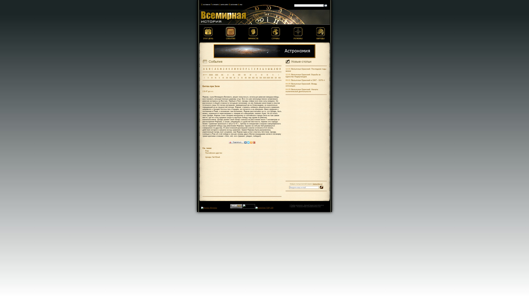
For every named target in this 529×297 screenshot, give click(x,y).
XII (246, 77)
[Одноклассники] (251, 142)
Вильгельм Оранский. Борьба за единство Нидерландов (303, 76)
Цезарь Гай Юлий (212, 157)
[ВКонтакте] (245, 142)
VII (245, 74)
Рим (207, 151)
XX (222, 74)
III (267, 74)
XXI (279, 77)
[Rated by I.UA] (249, 208)
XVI (261, 77)
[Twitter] (248, 142)
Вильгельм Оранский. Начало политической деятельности (302, 90)
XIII (249, 77)
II (272, 74)
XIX (272, 77)
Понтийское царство (213, 153)
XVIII (268, 77)
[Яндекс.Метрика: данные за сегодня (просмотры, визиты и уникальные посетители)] (209, 208)
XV (257, 77)
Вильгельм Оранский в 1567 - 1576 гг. (308, 80)
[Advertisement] (306, 138)
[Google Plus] (254, 142)
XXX (216, 74)
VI (250, 74)
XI (242, 77)
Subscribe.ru (317, 184)
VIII (239, 74)
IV (261, 74)
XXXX (211, 74)
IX (233, 74)
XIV (253, 77)
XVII (264, 77)
